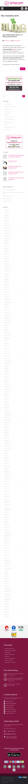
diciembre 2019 (7, 335)
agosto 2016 (6, 422)
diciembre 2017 (7, 384)
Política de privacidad (10, 650)
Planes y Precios (9, 660)
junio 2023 (6, 279)
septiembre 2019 (7, 338)
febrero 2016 (7, 435)
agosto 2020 (6, 322)
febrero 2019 (7, 353)
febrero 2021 (7, 310)
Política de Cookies (9, 654)
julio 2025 (6, 243)
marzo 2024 (6, 258)
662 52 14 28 (11, 731)
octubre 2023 (7, 271)
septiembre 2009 (7, 599)
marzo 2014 (6, 494)
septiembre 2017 (7, 391)
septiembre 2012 (7, 540)
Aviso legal (7, 652)
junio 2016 (6, 427)
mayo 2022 (6, 286)
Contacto (7, 656)
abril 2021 (6, 307)
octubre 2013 (7, 507)
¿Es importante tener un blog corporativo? (12, 36)
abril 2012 (6, 553)
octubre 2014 (7, 476)
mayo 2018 (6, 373)
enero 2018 (6, 381)
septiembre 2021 (7, 302)
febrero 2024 (7, 261)
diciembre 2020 (7, 315)
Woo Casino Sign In (7, 201)
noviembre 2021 (7, 299)
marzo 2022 (6, 292)
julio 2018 (6, 368)
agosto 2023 (6, 274)
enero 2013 (6, 530)
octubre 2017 (7, 389)
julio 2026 (6, 212)
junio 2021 (6, 304)
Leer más (22, 68)
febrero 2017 (7, 407)
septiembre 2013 (7, 509)
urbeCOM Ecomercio (17, 40)
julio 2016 (6, 425)
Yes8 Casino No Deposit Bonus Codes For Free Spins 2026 (15, 678)
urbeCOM (6, 129)
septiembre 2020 (7, 320)
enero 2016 (6, 437)
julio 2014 (6, 484)
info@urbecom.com (11, 734)
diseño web (6, 109)
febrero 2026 (7, 225)
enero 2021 (6, 312)
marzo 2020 (6, 330)
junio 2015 (6, 455)
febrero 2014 (7, 496)
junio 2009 (6, 604)
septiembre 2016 (7, 420)
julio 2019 (6, 340)
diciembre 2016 (7, 412)
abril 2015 (6, 460)
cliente (14, 49)
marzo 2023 (6, 284)
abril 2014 (6, 491)
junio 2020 (6, 327)
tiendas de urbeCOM (8, 127)
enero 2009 (6, 617)
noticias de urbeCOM (8, 117)
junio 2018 (6, 371)
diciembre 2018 (7, 358)
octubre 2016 (7, 417)
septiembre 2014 (7, 478)
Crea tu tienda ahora (10, 658)
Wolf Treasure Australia (8, 196)
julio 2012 (6, 545)
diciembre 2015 (7, 440)
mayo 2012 (6, 550)
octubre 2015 (7, 445)
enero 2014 (6, 499)
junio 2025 (6, 246)
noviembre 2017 (7, 386)
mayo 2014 (6, 489)
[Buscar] (23, 96)
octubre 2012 (7, 537)
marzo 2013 (6, 524)
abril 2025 (6, 251)
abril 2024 (6, 256)
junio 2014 (6, 486)
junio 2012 (6, 547)
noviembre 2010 (7, 591)
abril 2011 (6, 578)
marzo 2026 (6, 223)
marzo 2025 (6, 253)
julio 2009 (6, 601)
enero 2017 (6, 409)
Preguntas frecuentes (10, 662)
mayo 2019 (6, 345)
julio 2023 (6, 276)
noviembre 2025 (7, 233)
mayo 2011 (6, 576)
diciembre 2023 (7, 266)
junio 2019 (6, 343)
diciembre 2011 (7, 560)
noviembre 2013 (7, 504)
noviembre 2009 (7, 594)
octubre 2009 (7, 596)
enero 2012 (6, 558)
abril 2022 (6, 289)
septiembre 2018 (7, 363)
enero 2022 (6, 297)
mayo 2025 (6, 248)
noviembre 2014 (7, 473)
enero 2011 (6, 586)
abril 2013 (6, 522)
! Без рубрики (7, 104)
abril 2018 (6, 376)
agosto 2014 (6, 481)
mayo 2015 (6, 458)
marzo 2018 (6, 379)
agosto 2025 (6, 240)
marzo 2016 (6, 432)
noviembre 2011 (7, 563)
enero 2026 (6, 228)
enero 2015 (6, 468)
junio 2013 (6, 517)
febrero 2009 (7, 614)
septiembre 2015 (7, 448)
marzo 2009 (6, 611)
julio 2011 (6, 570)
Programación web (8, 119)
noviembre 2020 (7, 317)
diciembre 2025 (7, 230)
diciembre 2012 (7, 532)
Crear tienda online (10, 713)
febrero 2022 (7, 294)
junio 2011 (6, 573)
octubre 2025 (7, 235)
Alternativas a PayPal (12, 161)
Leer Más (24, 777)
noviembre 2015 (7, 443)
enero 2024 (6, 263)
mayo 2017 (6, 402)
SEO (5, 124)
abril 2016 (6, 430)
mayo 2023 (6, 281)
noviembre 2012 (7, 535)
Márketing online (7, 111)
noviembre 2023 (7, 269)
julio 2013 (6, 514)
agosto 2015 (6, 450)
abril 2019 (6, 348)
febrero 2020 (7, 333)
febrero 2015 (7, 466)
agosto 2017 (6, 394)
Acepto (20, 777)
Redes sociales (7, 122)
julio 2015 (6, 453)
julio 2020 (6, 325)
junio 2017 (6, 399)
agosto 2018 (6, 366)
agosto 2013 (6, 512)
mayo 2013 (6, 519)
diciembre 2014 (7, 471)
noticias (6, 114)
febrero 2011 (7, 583)
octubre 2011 (7, 565)
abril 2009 (6, 609)
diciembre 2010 (7, 588)
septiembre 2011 (7, 568)
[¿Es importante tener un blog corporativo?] (14, 26)
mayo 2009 (6, 606)
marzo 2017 (6, 404)
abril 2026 (6, 220)
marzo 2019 (6, 350)
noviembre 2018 (7, 361)
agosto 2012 (6, 542)
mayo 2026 (6, 217)
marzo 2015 (6, 463)
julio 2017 (6, 397)
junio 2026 (6, 215)
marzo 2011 (6, 581)
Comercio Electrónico (8, 106)
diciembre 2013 (7, 501)
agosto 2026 (6, 210)
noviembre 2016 (7, 414)
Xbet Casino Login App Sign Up (9, 189)
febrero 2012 (7, 555)
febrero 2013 (7, 527)
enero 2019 (6, 356)
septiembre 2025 (7, 238)
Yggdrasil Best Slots (7, 198)
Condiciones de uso (10, 648)
